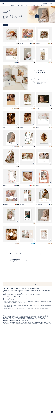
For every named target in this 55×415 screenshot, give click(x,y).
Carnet (38, 5)
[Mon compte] (49, 3)
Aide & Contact (45, 3)
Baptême (26, 5)
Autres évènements (32, 5)
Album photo (12, 5)
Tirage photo (42, 5)
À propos (3, 3)
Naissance (17, 5)
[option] (17, 43)
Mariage (22, 5)
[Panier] (52, 3)
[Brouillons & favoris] (50, 3)
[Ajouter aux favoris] (17, 41)
